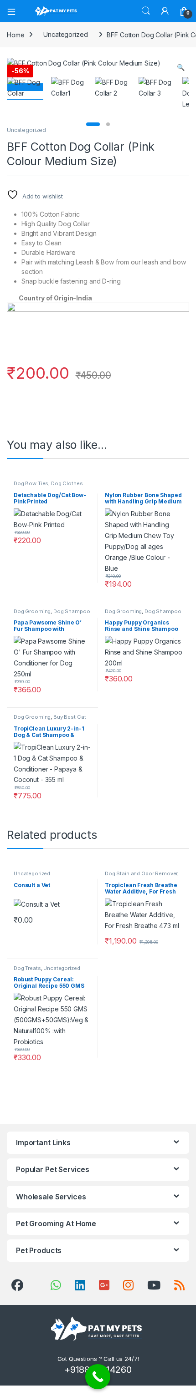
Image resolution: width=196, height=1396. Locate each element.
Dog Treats (27, 968)
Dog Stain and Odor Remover (141, 873)
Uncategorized (65, 34)
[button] (181, 67)
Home (15, 34)
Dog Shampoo (71, 611)
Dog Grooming (32, 611)
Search (146, 11)
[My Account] (165, 10)
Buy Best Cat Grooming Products (50, 720)
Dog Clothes (67, 483)
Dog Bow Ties (31, 483)
